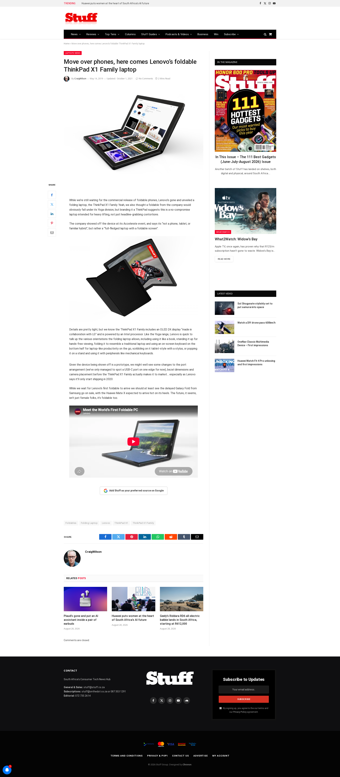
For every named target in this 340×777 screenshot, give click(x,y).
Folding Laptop (89, 523)
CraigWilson (80, 78)
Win (216, 34)
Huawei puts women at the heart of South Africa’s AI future (133, 617)
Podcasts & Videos (177, 34)
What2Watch (223, 232)
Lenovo (106, 523)
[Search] (265, 34)
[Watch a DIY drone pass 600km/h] (224, 327)
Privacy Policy (239, 712)
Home (66, 43)
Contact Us (180, 755)
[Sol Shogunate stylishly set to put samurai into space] (224, 308)
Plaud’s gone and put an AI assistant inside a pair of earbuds (81, 619)
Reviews (91, 34)
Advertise (200, 755)
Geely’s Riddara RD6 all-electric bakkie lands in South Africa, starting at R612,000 (121, 3)
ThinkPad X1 (121, 523)
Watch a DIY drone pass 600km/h (256, 322)
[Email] (52, 232)
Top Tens (110, 34)
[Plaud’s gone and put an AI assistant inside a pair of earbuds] (85, 599)
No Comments (146, 78)
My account (221, 755)
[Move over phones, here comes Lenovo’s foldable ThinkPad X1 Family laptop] (133, 131)
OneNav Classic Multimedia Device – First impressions (253, 343)
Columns (130, 34)
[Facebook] (52, 195)
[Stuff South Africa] (81, 18)
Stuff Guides (149, 34)
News (74, 34)
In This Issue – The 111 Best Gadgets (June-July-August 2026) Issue (245, 159)
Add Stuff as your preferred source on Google (136, 490)
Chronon (187, 764)
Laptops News (72, 53)
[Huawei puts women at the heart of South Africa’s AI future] (133, 599)
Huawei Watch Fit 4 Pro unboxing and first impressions (256, 362)
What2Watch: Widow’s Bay (236, 239)
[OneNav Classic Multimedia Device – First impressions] (224, 346)
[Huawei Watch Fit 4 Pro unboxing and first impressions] (224, 365)
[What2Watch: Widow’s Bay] (245, 211)
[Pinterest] (52, 223)
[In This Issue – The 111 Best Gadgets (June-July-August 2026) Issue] (245, 111)
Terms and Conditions (126, 755)
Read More (224, 259)
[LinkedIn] (52, 214)
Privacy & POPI (157, 755)
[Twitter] (52, 204)
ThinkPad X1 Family (143, 523)
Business (202, 34)
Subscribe (230, 34)
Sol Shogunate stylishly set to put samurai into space (255, 305)
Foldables (71, 523)
